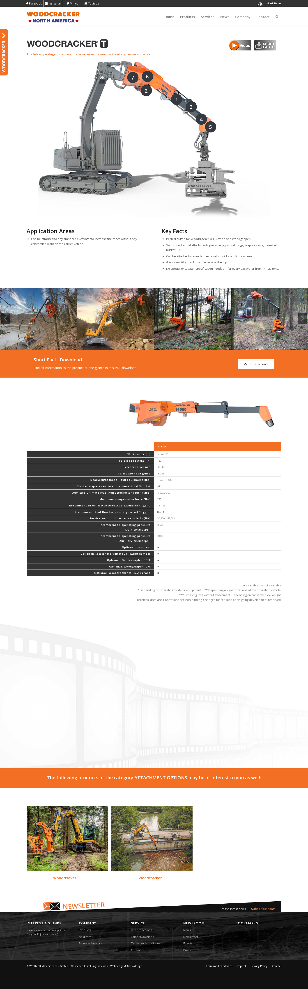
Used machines (141, 930)
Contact (136, 950)
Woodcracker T (152, 877)
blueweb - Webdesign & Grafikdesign (119, 966)
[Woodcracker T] (152, 838)
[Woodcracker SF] (67, 838)
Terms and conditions (146, 943)
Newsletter (190, 937)
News (187, 930)
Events (188, 943)
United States (273, 3)
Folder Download (142, 937)
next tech (85, 937)
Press (187, 950)
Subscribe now (263, 908)
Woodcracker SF (67, 877)
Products (85, 930)
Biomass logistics (90, 943)
